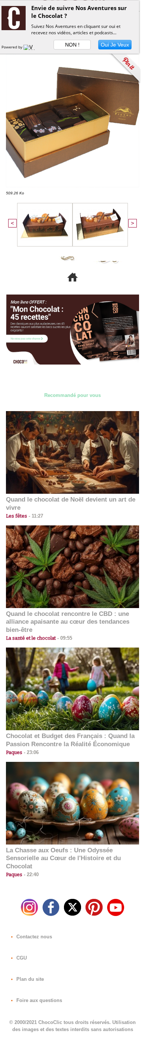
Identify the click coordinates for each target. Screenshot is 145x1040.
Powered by (12, 47)
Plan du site (29, 979)
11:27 (35, 516)
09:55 (64, 638)
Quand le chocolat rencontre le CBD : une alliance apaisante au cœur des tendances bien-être (67, 622)
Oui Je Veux (115, 45)
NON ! (72, 45)
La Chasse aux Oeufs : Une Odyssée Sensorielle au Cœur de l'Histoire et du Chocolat (63, 858)
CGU (21, 958)
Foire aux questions (38, 1000)
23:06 (30, 752)
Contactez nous (33, 936)
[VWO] (30, 47)
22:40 (30, 874)
